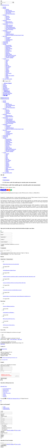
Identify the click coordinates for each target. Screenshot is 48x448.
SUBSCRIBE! (3, 445)
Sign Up (2, 431)
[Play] (11, 190)
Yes (2, 334)
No (2, 335)
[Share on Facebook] (1, 190)
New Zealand (8, 66)
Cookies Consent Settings (7, 393)
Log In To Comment (4, 254)
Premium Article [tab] (9, 259)
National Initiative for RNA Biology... (8, 312)
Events (4, 84)
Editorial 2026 (7, 91)
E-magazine (4, 426)
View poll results (13, 339)
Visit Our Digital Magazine (7, 388)
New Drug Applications (10, 13)
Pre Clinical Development (11, 28)
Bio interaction (8, 45)
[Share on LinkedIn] (5, 190)
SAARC (7, 77)
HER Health (5, 41)
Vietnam (7, 72)
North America (8, 73)
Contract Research (9, 25)
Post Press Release (6, 92)
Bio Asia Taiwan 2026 (7, 78)
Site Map (4, 394)
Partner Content (9, 54)
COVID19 (8, 32)
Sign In (2, 415)
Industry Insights (9, 48)
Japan (7, 63)
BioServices (5, 23)
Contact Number (4, 241)
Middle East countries (10, 75)
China (7, 61)
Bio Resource (4, 429)
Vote (8, 339)
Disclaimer (4, 395)
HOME (4, 7)
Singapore (8, 67)
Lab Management (9, 39)
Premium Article (9, 46)
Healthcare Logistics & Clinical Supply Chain (15, 35)
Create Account (6, 407)
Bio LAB (5, 36)
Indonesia (7, 71)
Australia (7, 59)
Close (2, 436)
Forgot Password (6, 409)
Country (4, 58)
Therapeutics (8, 19)
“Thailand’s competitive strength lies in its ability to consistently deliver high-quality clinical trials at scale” (19, 276)
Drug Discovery (9, 10)
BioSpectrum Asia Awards (11, 55)
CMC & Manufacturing (10, 11)
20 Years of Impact (8, 83)
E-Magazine (5, 89)
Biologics (7, 16)
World (7, 74)
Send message (3, 378)
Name (2, 232)
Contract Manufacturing (10, 27)
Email (2, 234)
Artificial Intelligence (10, 34)
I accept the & (11, 430)
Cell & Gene (5, 43)
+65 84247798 (4, 359)
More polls (20, 339)
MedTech (5, 20)
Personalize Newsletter (7, 93)
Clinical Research (9, 26)
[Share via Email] (7, 190)
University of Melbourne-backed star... (9, 306)
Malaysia (7, 65)
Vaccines (7, 18)
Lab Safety (8, 38)
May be (3, 337)
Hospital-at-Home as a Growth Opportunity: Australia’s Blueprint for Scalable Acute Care (16, 296)
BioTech (4, 14)
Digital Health (8, 31)
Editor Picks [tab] (3, 259)
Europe (7, 76)
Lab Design (8, 40)
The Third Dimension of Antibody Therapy (9, 270)
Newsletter (5, 87)
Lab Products (8, 37)
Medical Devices (9, 21)
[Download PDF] (9, 190)
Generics (7, 9)
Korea (7, 64)
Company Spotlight (9, 57)
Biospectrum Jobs (6, 94)
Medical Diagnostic (9, 22)
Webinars (5, 86)
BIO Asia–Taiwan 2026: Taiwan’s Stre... (9, 318)
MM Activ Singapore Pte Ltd (14, 398)
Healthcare (5, 30)
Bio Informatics (9, 50)
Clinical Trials (8, 12)
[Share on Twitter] (3, 190)
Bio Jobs (7, 52)
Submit (2, 435)
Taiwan (7, 68)
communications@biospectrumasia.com (9, 357)
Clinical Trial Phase (9, 29)
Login (4, 406)
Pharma (4, 8)
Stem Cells (8, 17)
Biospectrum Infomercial (7, 427)
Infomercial (8, 53)
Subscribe (5, 85)
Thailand (7, 69)
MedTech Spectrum (6, 390)
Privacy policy (18, 430)
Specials (4, 44)
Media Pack (4, 396)
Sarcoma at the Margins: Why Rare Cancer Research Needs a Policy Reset (14, 282)
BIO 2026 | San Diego (10, 56)
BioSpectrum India (6, 389)
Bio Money (8, 49)
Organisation (3, 237)
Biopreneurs (8, 47)
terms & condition (10, 430)
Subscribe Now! (3, 386)
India (7, 62)
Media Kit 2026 (6, 88)
